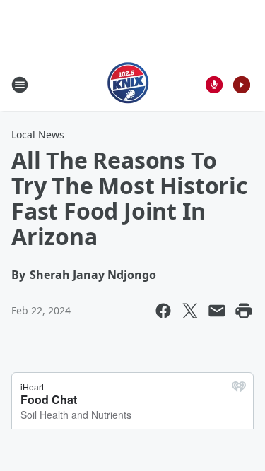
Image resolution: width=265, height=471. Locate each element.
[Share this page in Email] (217, 311)
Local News (37, 134)
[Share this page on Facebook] (163, 311)
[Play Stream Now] (241, 84)
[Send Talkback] (214, 84)
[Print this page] (244, 311)
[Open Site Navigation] (19, 84)
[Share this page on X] (190, 311)
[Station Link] (128, 84)
